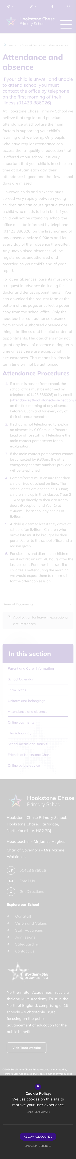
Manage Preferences (38, 1145)
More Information (38, 1112)
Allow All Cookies (38, 1136)
